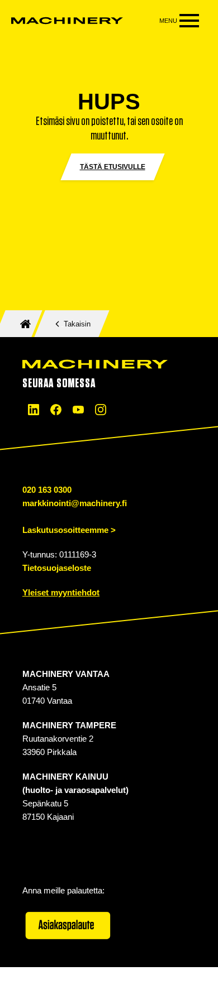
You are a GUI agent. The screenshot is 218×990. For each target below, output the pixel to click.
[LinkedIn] (33, 409)
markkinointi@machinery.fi (74, 503)
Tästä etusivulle (112, 167)
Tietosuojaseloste (56, 568)
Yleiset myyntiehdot (60, 592)
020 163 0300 (47, 489)
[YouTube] (78, 409)
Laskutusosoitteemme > (69, 530)
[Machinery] (67, 20)
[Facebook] (55, 409)
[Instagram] (100, 409)
